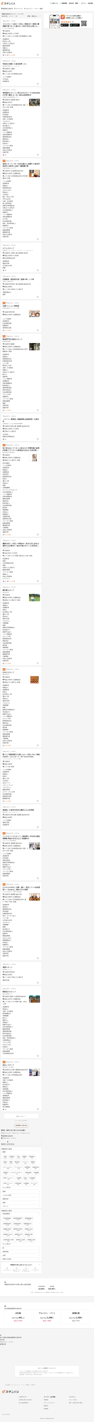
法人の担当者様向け (24, 1402)
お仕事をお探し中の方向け (25, 1399)
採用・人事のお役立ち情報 (75, 1402)
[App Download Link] (65, 25)
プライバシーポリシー (49, 1402)
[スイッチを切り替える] (15, 16)
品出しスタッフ (8, 1065)
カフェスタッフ (8, 248)
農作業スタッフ (8, 590)
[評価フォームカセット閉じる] (39, 1264)
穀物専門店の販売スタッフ (12, 339)
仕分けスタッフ (8, 672)
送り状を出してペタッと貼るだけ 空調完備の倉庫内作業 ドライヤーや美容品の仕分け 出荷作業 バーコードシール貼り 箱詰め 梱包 (21, 450)
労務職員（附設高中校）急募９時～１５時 (18, 279)
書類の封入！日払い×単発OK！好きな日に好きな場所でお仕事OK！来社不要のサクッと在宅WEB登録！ (21, 546)
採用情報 (46, 1408)
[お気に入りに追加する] (38, 55)
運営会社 (46, 1405)
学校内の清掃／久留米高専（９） (15, 64)
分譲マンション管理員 (11, 306)
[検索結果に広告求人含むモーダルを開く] (6, 16)
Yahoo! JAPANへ (6, 1414)
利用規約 (46, 1399)
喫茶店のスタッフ (9, 992)
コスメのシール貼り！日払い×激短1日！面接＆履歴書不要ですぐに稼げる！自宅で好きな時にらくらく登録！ (21, 26)
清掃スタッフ (7, 967)
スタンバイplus (73, 1399)
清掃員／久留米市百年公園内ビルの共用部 (18, 810)
